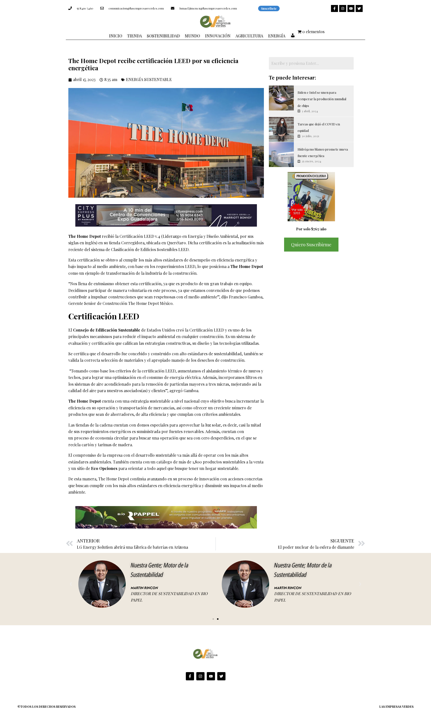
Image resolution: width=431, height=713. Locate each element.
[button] (70, 584)
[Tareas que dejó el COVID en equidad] (281, 129)
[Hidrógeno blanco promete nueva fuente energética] (281, 154)
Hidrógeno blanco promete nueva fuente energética (323, 152)
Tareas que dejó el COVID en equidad (319, 127)
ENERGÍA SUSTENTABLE (149, 79)
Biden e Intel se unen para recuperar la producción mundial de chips (322, 99)
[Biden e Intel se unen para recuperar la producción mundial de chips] (281, 98)
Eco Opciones (104, 468)
